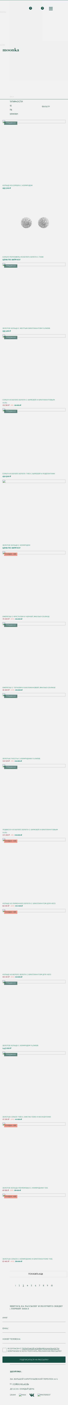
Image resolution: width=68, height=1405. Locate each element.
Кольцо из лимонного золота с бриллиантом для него (28, 903)
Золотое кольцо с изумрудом (16, 545)
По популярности (12, 102)
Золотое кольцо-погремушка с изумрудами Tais (25, 1188)
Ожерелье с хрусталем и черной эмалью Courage (26, 616)
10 (52, 1286)
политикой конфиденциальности (40, 1348)
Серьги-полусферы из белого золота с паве (23, 257)
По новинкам (10, 114)
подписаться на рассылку (34, 1359)
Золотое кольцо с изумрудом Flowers (20, 1045)
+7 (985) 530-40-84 (21, 1384)
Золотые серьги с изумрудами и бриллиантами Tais (27, 1259)
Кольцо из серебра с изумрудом (17, 185)
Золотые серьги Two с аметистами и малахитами (26, 1117)
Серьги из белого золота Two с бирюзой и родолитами (28, 474)
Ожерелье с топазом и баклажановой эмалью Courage (28, 687)
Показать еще (35, 1274)
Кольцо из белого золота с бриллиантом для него (26, 974)
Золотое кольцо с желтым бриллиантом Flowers (26, 328)
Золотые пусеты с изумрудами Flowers (21, 758)
